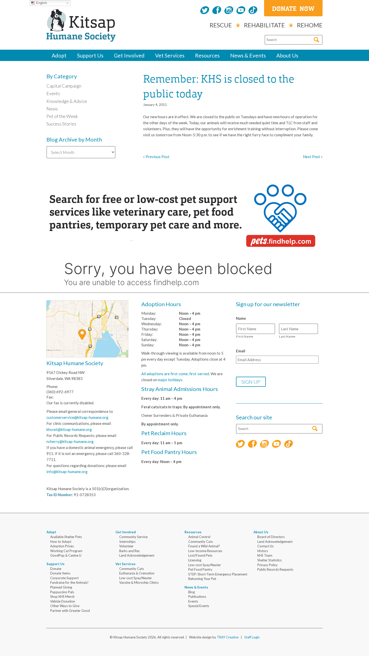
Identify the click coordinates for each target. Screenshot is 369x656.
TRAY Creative (227, 637)
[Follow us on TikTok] (253, 10)
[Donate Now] (293, 8)
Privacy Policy (267, 565)
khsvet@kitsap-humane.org (69, 429)
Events (53, 93)
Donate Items (60, 573)
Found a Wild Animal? (204, 546)
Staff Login (252, 637)
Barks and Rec (129, 551)
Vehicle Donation (62, 601)
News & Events (248, 55)
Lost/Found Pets (200, 555)
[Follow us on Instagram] (228, 10)
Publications (197, 597)
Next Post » (313, 156)
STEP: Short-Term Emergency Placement (217, 574)
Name (241, 318)
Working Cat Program (66, 551)
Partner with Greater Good (70, 611)
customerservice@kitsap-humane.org (77, 417)
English (41, 3)
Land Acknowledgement (136, 555)
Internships (127, 542)
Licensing (194, 560)
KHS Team (264, 555)
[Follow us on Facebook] (216, 10)
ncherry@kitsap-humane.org (70, 441)
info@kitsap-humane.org (67, 471)
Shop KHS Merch (62, 597)
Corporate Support (64, 578)
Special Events (198, 606)
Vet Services (169, 55)
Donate (55, 569)
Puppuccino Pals (62, 592)
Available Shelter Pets (66, 537)
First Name (244, 336)
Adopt (59, 55)
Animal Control (199, 537)
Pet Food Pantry (200, 569)
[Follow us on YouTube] (240, 10)
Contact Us (265, 546)
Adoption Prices (62, 546)
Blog (191, 592)
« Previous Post (156, 156)
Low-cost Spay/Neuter (135, 578)
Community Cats (131, 569)
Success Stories (61, 123)
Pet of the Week (62, 116)
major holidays (170, 379)
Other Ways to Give (64, 606)
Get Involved (129, 55)
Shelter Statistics (269, 560)
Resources (207, 55)
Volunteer (126, 546)
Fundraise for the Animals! (69, 582)
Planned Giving (61, 587)
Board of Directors (271, 537)
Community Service (133, 537)
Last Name (287, 336)
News (52, 108)
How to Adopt (60, 542)
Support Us (90, 55)
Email (240, 351)
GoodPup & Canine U (65, 555)
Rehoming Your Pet (202, 579)
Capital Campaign (63, 86)
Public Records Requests (275, 569)
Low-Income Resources (205, 551)
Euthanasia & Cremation (136, 573)
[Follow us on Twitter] (204, 10)
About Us (287, 55)
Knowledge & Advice (66, 101)
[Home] (80, 36)
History (262, 551)
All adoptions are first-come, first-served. (175, 373)
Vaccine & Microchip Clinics (139, 582)
